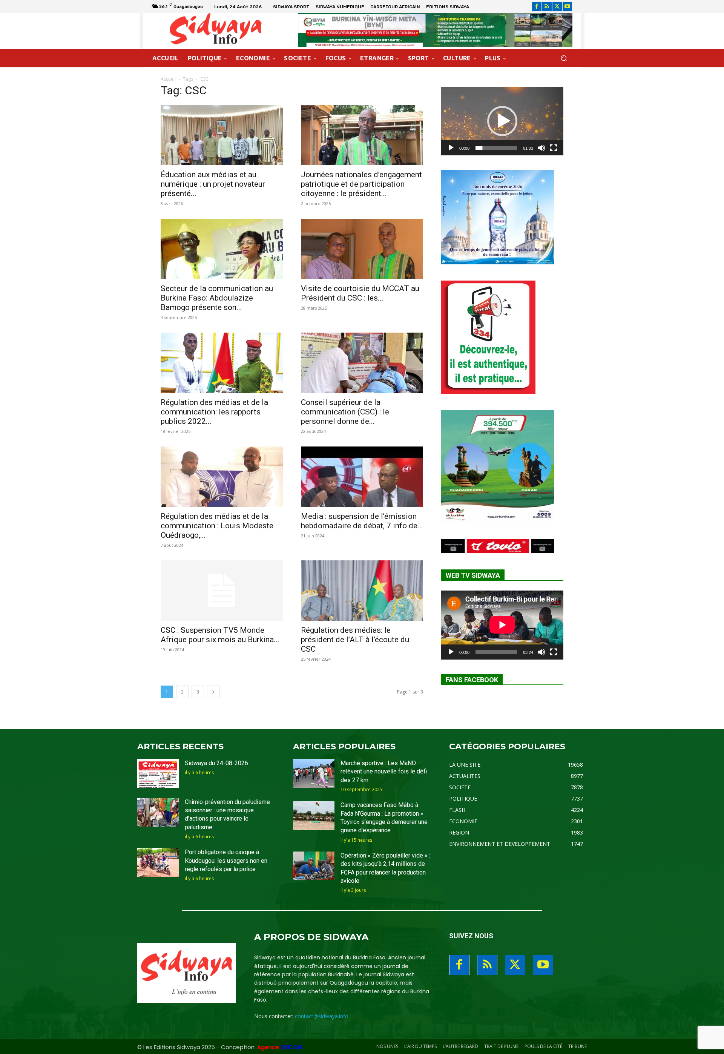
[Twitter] (557, 7)
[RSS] (547, 7)
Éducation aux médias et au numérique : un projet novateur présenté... (213, 184)
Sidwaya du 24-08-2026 (216, 763)
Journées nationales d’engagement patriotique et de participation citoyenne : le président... (361, 184)
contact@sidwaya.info (321, 1016)
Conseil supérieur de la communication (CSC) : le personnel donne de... (345, 412)
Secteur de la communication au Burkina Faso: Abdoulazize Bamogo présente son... (217, 298)
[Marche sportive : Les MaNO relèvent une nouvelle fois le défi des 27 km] (313, 773)
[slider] (496, 148)
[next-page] (213, 692)
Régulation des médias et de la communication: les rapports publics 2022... (214, 412)
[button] (563, 58)
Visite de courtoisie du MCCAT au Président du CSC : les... (360, 293)
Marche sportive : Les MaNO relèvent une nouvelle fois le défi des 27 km (384, 771)
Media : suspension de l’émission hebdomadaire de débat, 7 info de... (362, 521)
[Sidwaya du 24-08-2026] (158, 773)
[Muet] (541, 148)
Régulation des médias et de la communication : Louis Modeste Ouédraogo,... (217, 526)
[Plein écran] (553, 148)
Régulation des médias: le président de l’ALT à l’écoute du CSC (355, 640)
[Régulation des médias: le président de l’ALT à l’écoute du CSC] (362, 590)
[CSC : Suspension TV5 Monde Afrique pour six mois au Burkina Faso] (222, 590)
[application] (502, 121)
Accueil (168, 79)
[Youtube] (567, 7)
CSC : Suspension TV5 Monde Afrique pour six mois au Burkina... (220, 635)
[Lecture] (451, 148)
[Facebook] (537, 7)
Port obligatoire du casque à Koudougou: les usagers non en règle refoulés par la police (226, 860)
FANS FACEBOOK (472, 680)
